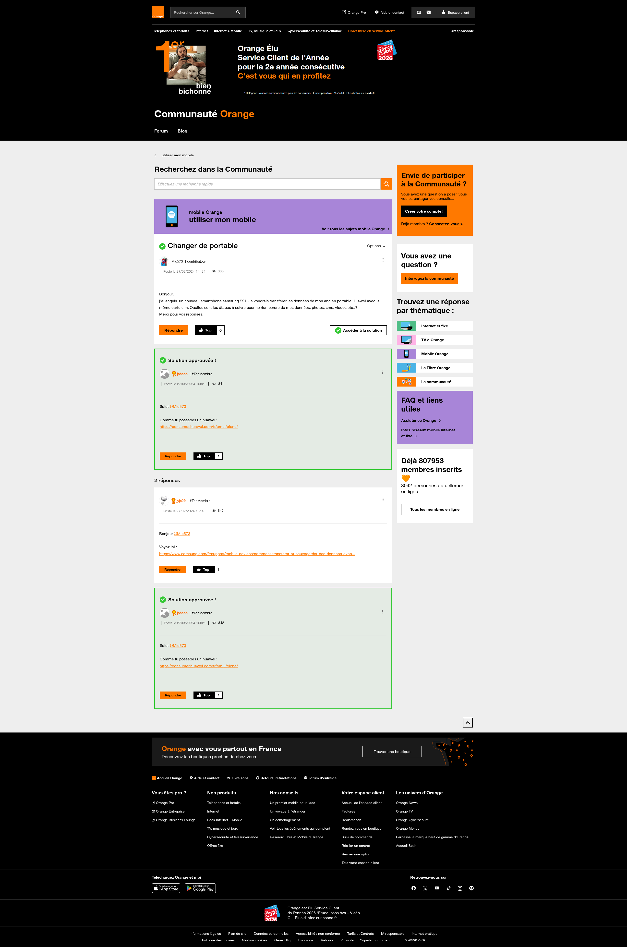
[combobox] (267, 184)
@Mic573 (178, 406)
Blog (182, 131)
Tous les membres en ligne (434, 509)
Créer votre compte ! (424, 211)
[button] (383, 260)
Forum (161, 131)
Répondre (173, 330)
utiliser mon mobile (178, 155)
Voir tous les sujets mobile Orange (353, 228)
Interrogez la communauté (429, 278)
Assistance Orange (418, 420)
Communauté (204, 113)
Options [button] (374, 245)
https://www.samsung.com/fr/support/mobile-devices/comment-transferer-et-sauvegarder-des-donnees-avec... (257, 553)
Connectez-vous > (446, 223)
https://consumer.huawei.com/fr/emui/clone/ (199, 426)
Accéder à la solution (362, 330)
